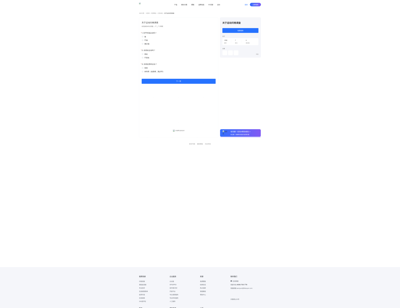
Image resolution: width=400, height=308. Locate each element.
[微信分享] (224, 52)
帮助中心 (203, 295)
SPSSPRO (173, 285)
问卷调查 (160, 13)
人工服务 (172, 301)
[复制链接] (230, 52)
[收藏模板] (258, 20)
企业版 (172, 281)
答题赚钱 (203, 291)
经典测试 (203, 285)
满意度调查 (142, 285)
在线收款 (142, 298)
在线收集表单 (143, 291)
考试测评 (142, 288)
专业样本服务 (174, 298)
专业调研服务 (174, 295)
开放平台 (172, 291)
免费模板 (153, 13)
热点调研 (203, 288)
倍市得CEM (173, 288)
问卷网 (148, 13)
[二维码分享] (236, 52)
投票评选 (142, 295)
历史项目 (208, 144)
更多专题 (192, 144)
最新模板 (200, 144)
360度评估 (142, 301)
